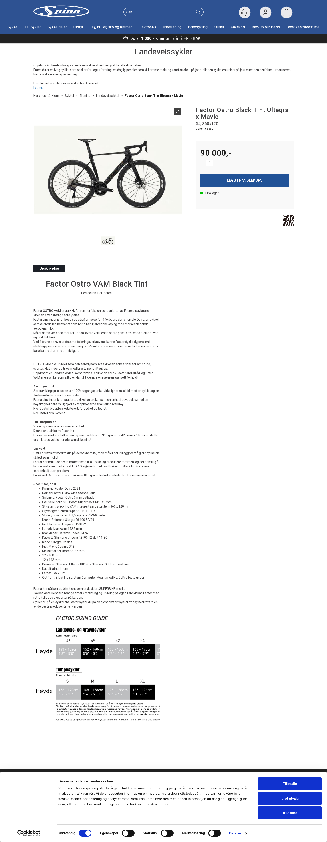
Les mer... (39, 87)
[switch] (128, 833)
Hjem (55, 95)
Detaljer (235, 833)
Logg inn (266, 13)
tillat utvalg (290, 798)
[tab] (49, 268)
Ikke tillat (290, 813)
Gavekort (238, 27)
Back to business (266, 27)
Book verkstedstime (303, 27)
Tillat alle (290, 784)
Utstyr (78, 27)
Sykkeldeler (57, 27)
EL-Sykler (33, 27)
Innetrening (172, 27)
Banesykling (198, 27)
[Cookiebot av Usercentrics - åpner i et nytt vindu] (28, 833)
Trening (85, 95)
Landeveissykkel (107, 95)
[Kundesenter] (245, 12)
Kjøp (244, 180)
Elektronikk (148, 27)
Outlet (219, 27)
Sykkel (13, 27)
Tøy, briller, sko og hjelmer (111, 27)
